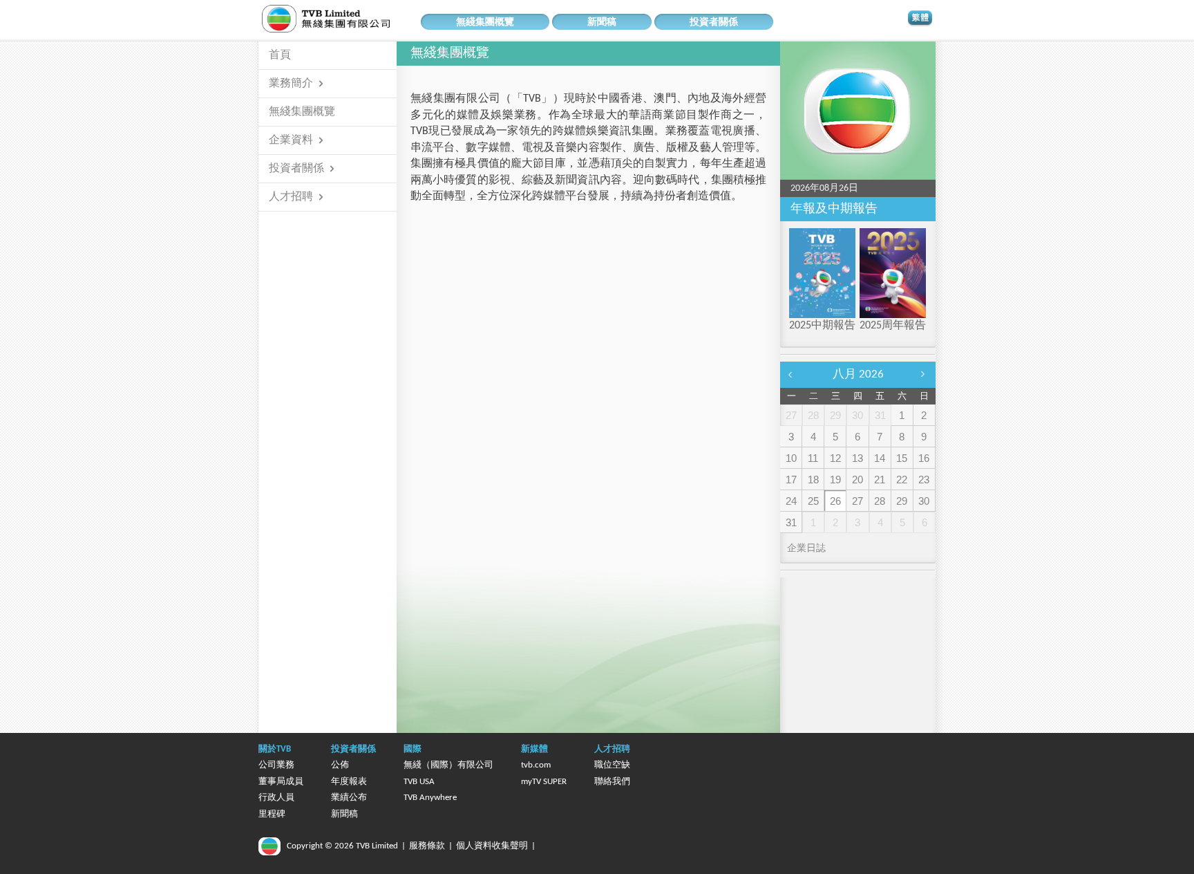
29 (901, 501)
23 (923, 479)
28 (879, 501)
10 (791, 458)
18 (813, 479)
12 (835, 458)
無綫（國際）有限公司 (448, 765)
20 (857, 479)
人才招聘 (291, 197)
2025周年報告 (893, 325)
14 (879, 458)
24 (791, 501)
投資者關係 (714, 22)
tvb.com (536, 765)
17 (791, 479)
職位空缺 (612, 765)
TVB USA (419, 781)
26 (835, 501)
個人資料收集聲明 (492, 846)
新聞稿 (601, 22)
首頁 (280, 55)
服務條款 (427, 846)
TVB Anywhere (430, 797)
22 (901, 479)
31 (791, 522)
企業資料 (291, 140)
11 (813, 458)
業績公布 (349, 797)
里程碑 (271, 814)
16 (923, 458)
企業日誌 (806, 548)
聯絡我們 (612, 781)
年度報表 (349, 781)
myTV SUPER (544, 781)
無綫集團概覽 (485, 22)
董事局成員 (280, 781)
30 (923, 501)
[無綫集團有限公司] (348, 18)
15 (901, 458)
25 (813, 501)
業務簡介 (291, 83)
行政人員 (276, 797)
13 (857, 458)
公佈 (340, 765)
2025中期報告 (822, 325)
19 (835, 479)
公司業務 (276, 765)
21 (879, 479)
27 (857, 501)
